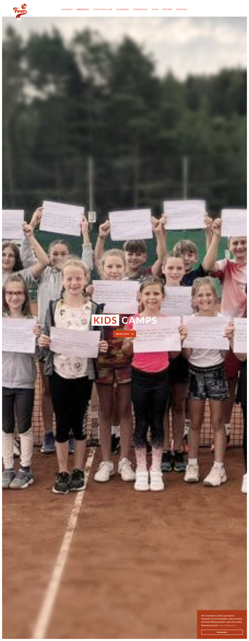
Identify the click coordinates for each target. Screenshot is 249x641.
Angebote (83, 9)
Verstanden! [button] (222, 632)
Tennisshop (140, 9)
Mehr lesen (123, 334)
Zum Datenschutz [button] (228, 625)
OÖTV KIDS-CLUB (102, 9)
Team (155, 9)
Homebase (122, 9)
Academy (67, 9)
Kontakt (181, 9)
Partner (167, 9)
